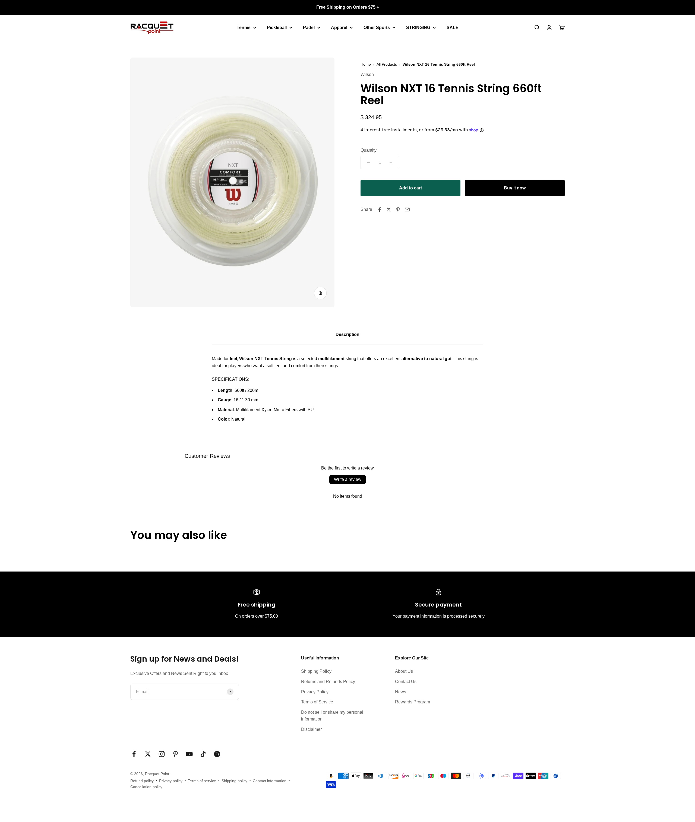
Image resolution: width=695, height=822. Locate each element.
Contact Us (405, 681)
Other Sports (377, 27)
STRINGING (418, 27)
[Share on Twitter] (388, 209)
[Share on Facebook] (379, 209)
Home (366, 64)
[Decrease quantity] (369, 162)
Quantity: (369, 150)
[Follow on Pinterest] (175, 754)
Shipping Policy (316, 671)
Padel (309, 27)
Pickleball (277, 27)
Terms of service (202, 781)
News (400, 692)
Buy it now (515, 188)
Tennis (244, 27)
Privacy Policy (314, 692)
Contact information (269, 781)
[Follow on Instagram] (161, 754)
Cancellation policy (146, 787)
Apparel (339, 27)
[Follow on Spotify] (217, 754)
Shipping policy (234, 781)
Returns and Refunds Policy (328, 681)
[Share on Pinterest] (398, 209)
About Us (404, 671)
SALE (453, 27)
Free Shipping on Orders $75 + (347, 7)
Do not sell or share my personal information (332, 716)
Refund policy (142, 781)
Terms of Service (317, 702)
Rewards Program (412, 702)
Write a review (347, 479)
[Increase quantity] (391, 162)
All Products (387, 64)
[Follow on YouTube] (189, 754)
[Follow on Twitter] (147, 754)
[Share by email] (407, 209)
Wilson (367, 74)
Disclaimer (311, 729)
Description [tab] (347, 334)
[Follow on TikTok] (203, 754)
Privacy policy (170, 781)
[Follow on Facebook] (134, 754)
